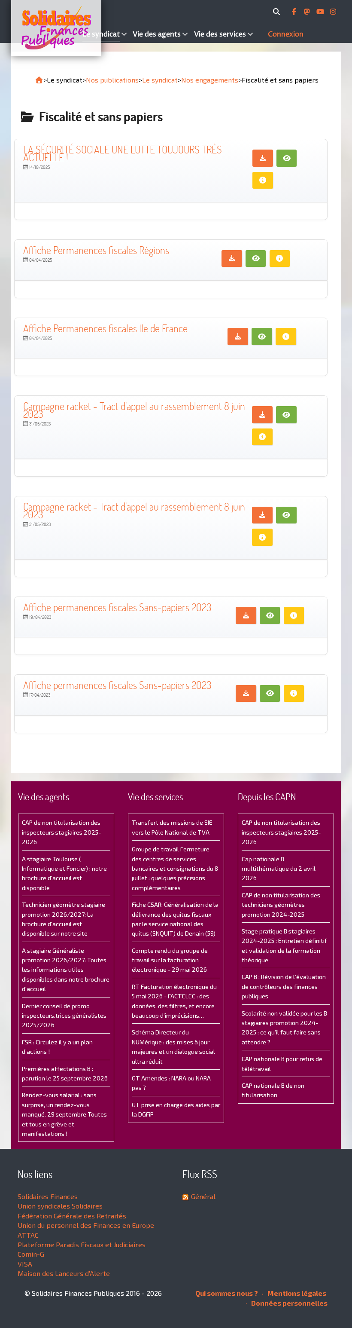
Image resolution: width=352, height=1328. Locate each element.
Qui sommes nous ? (226, 1293)
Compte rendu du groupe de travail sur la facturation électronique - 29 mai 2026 (170, 960)
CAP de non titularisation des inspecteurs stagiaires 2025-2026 (61, 832)
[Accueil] (45, 28)
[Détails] (262, 180)
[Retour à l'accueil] (39, 80)
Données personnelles (289, 1303)
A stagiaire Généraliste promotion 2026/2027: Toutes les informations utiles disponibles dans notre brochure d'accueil (65, 970)
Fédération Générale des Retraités (72, 1216)
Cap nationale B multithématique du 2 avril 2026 (279, 868)
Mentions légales (296, 1293)
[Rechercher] (278, 11)
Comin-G (31, 1254)
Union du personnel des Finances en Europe (86, 1225)
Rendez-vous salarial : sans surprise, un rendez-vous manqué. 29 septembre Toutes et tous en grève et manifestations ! (64, 1114)
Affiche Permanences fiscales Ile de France (105, 328)
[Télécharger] (262, 158)
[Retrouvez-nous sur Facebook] (295, 11)
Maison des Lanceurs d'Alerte (64, 1273)
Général (203, 1196)
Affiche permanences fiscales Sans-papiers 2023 (117, 607)
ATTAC (28, 1235)
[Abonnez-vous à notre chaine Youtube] (321, 11)
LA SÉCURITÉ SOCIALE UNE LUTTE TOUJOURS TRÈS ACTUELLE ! (122, 153)
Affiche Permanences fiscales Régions (96, 250)
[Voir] (286, 158)
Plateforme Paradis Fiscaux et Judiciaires (82, 1244)
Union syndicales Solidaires (60, 1206)
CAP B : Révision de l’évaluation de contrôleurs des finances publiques (284, 986)
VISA (25, 1264)
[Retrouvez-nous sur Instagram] (333, 11)
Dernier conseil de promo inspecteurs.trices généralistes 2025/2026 (64, 1015)
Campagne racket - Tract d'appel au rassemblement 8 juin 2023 (134, 409)
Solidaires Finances (48, 1196)
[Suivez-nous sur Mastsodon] (308, 11)
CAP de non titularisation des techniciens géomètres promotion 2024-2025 (281, 904)
